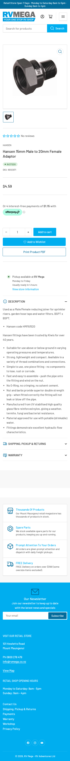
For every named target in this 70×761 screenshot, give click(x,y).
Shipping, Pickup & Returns (19, 709)
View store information (25, 289)
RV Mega (28, 756)
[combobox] (35, 28)
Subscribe (57, 615)
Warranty (8, 719)
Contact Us (9, 704)
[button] (11, 135)
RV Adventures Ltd (45, 756)
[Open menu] (63, 16)
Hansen (7, 145)
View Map (8, 670)
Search (59, 28)
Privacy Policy (11, 728)
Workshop (9, 723)
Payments (9, 714)
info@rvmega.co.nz (14, 661)
